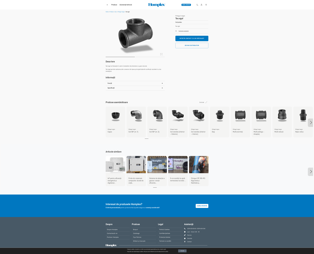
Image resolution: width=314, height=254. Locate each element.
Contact (189, 242)
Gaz (116, 12)
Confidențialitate (164, 233)
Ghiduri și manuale (139, 241)
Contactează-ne (112, 233)
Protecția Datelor (164, 237)
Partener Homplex (113, 237)
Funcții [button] (110, 83)
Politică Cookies (164, 230)
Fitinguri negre (121, 12)
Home (107, 12)
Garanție (189, 238)
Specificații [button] (111, 88)
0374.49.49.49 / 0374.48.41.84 (196, 228)
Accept (182, 251)
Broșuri (135, 230)
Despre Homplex (112, 230)
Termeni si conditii (165, 241)
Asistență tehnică (126, 5)
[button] (107, 5)
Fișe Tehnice (137, 237)
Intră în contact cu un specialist (192, 38)
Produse (114, 5)
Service (189, 235)
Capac (110, 132)
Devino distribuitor (192, 45)
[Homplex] (157, 5)
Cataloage (136, 233)
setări (166, 251)
